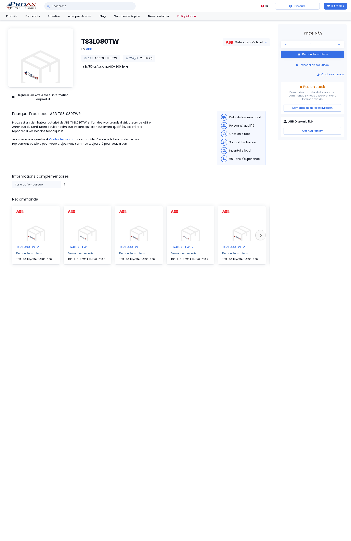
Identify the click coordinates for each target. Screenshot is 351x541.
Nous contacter (158, 16)
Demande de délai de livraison (312, 108)
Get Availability (312, 131)
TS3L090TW (128, 247)
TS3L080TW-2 (27, 247)
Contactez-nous (61, 139)
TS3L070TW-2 (182, 247)
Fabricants (32, 16)
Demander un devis (29, 253)
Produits (11, 16)
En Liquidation (186, 16)
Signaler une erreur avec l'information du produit (43, 97)
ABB (89, 49)
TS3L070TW (77, 247)
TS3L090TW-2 (233, 247)
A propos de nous (79, 16)
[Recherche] (48, 6)
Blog (103, 16)
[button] (40, 57)
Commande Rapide (127, 16)
